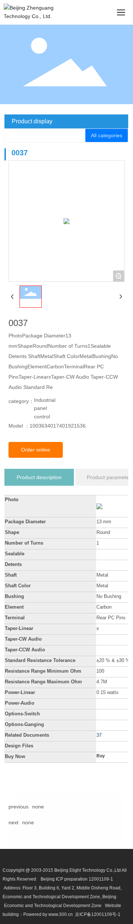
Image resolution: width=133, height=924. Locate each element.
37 (99, 735)
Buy (100, 755)
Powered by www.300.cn (48, 914)
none (38, 807)
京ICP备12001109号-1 (97, 914)
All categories (106, 135)
